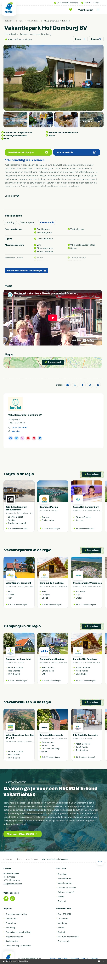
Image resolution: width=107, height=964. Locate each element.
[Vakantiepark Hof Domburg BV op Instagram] (22, 438)
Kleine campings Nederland (18, 945)
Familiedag (10, 927)
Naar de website (65, 152)
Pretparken (11, 923)
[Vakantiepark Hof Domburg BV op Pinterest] (34, 438)
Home (21, 21)
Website (16, 431)
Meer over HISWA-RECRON (20, 834)
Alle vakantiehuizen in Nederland (57, 21)
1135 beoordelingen (19, 528)
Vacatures (62, 923)
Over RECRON (64, 914)
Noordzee (34, 513)
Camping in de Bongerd (52, 659)
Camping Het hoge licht (18, 659)
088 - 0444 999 (19, 427)
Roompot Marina (48, 507)
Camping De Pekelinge (51, 583)
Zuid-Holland (22, 513)
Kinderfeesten (12, 941)
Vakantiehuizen (85, 10)
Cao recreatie (64, 941)
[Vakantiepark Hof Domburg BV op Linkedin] (40, 438)
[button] (101, 507)
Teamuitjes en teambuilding (18, 932)
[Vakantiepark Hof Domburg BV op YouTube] (28, 438)
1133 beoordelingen (87, 605)
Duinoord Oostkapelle (51, 735)
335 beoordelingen (19, 605)
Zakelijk (61, 896)
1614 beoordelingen (53, 605)
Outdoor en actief (66, 892)
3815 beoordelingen (22, 39)
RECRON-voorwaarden (68, 936)
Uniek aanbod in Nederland (67, 3)
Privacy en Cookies (59, 959)
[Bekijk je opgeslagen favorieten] (71, 9)
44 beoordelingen (53, 528)
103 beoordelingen (87, 757)
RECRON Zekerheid (91, 3)
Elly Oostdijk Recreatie (85, 735)
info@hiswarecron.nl (12, 883)
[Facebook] (5, 898)
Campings (62, 874)
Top (100, 862)
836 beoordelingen (53, 681)
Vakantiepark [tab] (27, 222)
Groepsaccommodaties (16, 914)
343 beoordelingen (19, 681)
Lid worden (63, 918)
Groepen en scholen (67, 887)
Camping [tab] (9, 222)
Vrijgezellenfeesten (14, 936)
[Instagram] (12, 898)
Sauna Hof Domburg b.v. (86, 507)
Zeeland (54, 510)
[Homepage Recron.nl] (8, 957)
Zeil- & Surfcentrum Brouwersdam (16, 508)
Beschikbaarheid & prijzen (21, 152)
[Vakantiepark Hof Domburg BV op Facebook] (10, 438)
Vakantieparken (65, 883)
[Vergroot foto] (15, 119)
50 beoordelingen (53, 757)
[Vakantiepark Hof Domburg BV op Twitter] (16, 438)
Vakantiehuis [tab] (47, 222)
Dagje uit (62, 901)
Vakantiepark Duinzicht (18, 583)
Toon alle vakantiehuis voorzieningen (24, 270)
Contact (61, 932)
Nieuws (61, 927)
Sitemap (94, 959)
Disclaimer (74, 959)
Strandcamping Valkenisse (87, 583)
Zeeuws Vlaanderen (34, 741)
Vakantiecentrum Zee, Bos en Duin (20, 736)
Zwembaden (11, 918)
